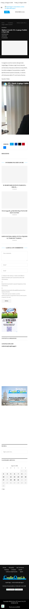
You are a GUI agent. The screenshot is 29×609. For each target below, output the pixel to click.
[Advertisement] (14, 366)
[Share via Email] (4, 147)
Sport (21, 571)
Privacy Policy (11, 589)
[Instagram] (12, 594)
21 (18, 480)
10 (3, 477)
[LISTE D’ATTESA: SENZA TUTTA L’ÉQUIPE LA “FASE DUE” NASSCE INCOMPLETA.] (14, 225)
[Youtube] (21, 594)
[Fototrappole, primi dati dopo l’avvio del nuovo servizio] (14, 200)
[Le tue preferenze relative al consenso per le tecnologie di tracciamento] (2, 606)
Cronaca (13, 569)
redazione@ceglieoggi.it (9, 346)
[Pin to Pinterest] (23, 144)
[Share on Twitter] (19, 144)
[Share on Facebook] (16, 144)
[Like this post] (12, 144)
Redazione (5, 34)
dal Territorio (20, 567)
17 (3, 480)
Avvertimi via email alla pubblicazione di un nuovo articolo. (13, 291)
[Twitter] (16, 594)
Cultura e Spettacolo (11, 571)
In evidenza (10, 22)
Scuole (20, 569)
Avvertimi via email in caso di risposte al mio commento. (14, 284)
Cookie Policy (19, 589)
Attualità (11, 567)
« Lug (3, 489)
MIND (18, 607)
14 (18, 477)
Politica (6, 569)
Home (3, 22)
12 (10, 477)
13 (14, 477)
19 (10, 480)
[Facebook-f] (8, 594)
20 (14, 480)
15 (21, 477)
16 (25, 477)
